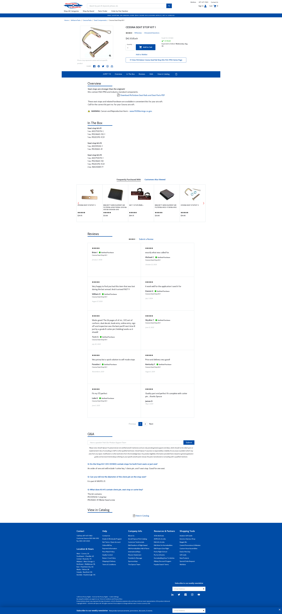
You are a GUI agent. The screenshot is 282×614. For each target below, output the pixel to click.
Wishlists (193, 2)
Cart (213, 6)
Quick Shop (89, 216)
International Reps (134, 552)
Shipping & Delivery (108, 561)
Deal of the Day (185, 552)
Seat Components (100, 20)
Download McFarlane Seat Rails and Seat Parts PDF (142, 95)
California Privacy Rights (84, 597)
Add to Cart (147, 47)
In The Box (130, 74)
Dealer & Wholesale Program (112, 539)
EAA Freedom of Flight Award (137, 545)
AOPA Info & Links (160, 539)
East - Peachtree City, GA (85, 567)
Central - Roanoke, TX (84, 559)
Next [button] (203, 203)
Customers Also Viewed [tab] (155, 179)
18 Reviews (138, 33)
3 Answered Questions (151, 33)
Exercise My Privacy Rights (100, 597)
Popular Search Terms (161, 564)
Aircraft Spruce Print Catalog (137, 539)
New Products (184, 558)
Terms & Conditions (109, 564)
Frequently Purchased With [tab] (129, 179)
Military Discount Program (162, 561)
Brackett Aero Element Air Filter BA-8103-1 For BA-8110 (166, 206)
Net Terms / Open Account (111, 542)
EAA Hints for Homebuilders (163, 545)
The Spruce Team (134, 564)
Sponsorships (133, 561)
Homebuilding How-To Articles (164, 558)
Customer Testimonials (136, 542)
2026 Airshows (159, 536)
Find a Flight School (160, 552)
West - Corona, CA (83, 554)
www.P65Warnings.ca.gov (141, 111)
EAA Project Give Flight (161, 548)
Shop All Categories (71, 11)
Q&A (151, 74)
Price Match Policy (108, 552)
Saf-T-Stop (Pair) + (136, 205)
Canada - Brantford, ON (84, 572)
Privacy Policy (118, 599)
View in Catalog (163, 74)
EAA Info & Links (159, 542)
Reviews (142, 74)
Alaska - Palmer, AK (83, 569)
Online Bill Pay (107, 545)
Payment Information (109, 548)
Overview (118, 74)
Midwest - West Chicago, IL (86, 562)
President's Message (135, 558)
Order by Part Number (119, 11)
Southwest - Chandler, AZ (85, 556)
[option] (96, 42)
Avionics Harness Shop (187, 539)
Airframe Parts (76, 20)
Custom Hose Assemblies (188, 548)
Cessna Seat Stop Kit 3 (190, 205)
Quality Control (107, 555)
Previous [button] (78, 203)
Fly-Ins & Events (159, 555)
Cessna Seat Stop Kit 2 (87, 205)
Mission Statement (134, 555)
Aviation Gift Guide (186, 536)
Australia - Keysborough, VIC (86, 575)
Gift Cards (183, 555)
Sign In (201, 6)
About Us (131, 536)
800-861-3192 (94, 538)
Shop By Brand (88, 11)
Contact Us (214, 2)
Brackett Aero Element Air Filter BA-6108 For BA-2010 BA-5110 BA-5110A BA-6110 (115, 207)
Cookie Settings (114, 597)
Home (66, 20)
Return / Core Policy (109, 558)
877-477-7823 (203, 2)
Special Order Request (187, 561)
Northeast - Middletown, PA (86, 564)
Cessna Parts (87, 20)
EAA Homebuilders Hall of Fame (138, 548)
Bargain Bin (183, 542)
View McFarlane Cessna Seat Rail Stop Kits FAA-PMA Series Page (157, 60)
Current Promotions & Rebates (190, 545)
